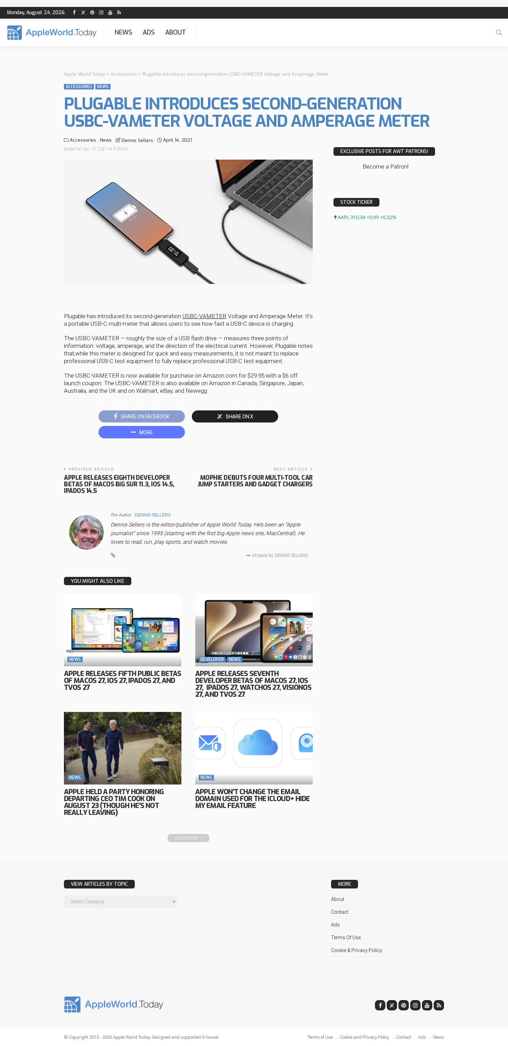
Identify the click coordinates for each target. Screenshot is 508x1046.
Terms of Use (346, 937)
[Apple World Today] (52, 32)
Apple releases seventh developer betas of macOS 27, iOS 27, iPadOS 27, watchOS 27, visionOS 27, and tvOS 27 (253, 684)
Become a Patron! (385, 166)
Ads (149, 32)
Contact (339, 912)
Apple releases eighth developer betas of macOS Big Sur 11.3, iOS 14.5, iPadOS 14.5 (119, 484)
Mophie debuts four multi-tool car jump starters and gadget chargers (255, 481)
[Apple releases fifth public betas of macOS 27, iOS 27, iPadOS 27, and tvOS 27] (122, 630)
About (175, 32)
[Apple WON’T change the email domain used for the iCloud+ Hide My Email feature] (254, 748)
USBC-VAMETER (204, 316)
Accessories (79, 86)
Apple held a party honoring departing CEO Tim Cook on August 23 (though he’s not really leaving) (114, 802)
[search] (499, 32)
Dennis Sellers (137, 140)
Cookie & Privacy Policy (356, 950)
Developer (212, 659)
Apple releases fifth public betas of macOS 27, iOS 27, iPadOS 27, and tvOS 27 (122, 680)
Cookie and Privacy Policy (364, 1037)
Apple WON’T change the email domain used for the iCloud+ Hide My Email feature (252, 798)
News (123, 32)
